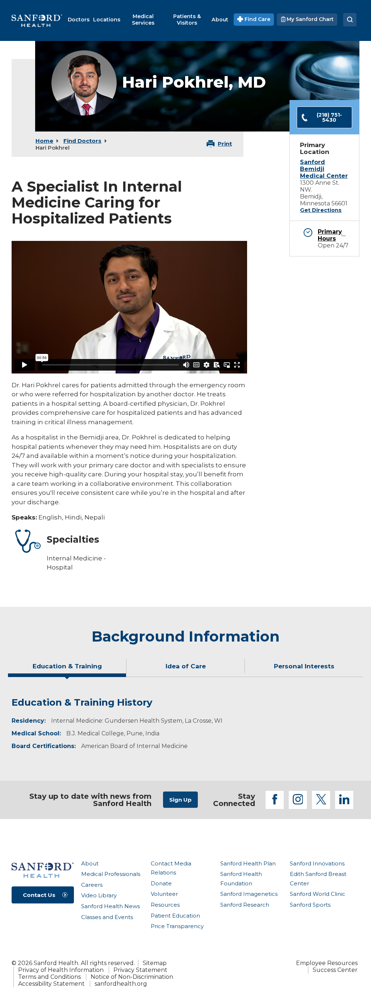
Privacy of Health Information (61, 969)
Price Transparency (177, 926)
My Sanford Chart (309, 19)
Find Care (256, 19)
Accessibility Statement (51, 983)
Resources (165, 904)
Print (225, 143)
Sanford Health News (110, 906)
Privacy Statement (140, 969)
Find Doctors (82, 140)
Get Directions (321, 210)
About (90, 863)
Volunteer (164, 893)
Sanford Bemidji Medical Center (324, 169)
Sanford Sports (310, 904)
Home (44, 140)
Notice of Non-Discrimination (132, 976)
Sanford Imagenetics (249, 893)
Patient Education (175, 915)
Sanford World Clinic (317, 893)
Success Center (335, 969)
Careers (92, 884)
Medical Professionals (110, 873)
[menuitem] (78, 19)
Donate (161, 883)
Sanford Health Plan (248, 863)
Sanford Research (244, 904)
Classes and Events (107, 917)
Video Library (99, 895)
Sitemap (155, 963)
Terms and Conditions (49, 976)
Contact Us (39, 894)
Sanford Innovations (317, 863)
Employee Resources (327, 963)
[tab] (67, 669)
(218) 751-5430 (329, 117)
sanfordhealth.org (121, 983)
